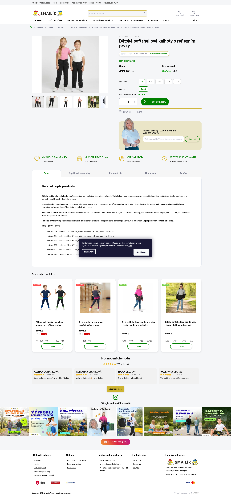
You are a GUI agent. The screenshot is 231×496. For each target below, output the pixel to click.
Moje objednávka (111, 3)
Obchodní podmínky (61, 3)
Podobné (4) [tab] (115, 173)
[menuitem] (38, 20)
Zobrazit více (115, 389)
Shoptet (196, 493)
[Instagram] (115, 397)
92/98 (124, 341)
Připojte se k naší (115, 403)
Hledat (144, 13)
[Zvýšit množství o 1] (134, 101)
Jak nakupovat (40, 468)
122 (177, 82)
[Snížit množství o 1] (122, 101)
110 (159, 82)
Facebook (137, 460)
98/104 (131, 341)
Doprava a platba (74, 464)
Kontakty (37, 460)
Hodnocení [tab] (150, 173)
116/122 (140, 341)
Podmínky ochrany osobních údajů (86, 3)
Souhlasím (141, 252)
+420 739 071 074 (107, 460)
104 (150, 82)
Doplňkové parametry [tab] (79, 173)
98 (142, 82)
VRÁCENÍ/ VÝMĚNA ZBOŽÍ (41, 3)
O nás (36, 464)
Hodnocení (71, 468)
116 (168, 82)
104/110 (183, 341)
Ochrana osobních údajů (44, 475)
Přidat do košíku (157, 101)
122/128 (149, 341)
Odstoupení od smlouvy (76, 460)
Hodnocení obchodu (115, 358)
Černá (143, 89)
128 (62, 341)
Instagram (137, 464)
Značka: (123, 37)
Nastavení (88, 252)
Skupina (136, 468)
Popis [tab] (46, 173)
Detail (52, 346)
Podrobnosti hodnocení (158, 54)
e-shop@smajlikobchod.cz (111, 464)
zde (130, 245)
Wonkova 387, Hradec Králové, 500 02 (181, 474)
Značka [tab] (183, 173)
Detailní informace (127, 61)
